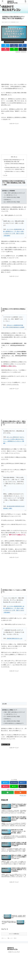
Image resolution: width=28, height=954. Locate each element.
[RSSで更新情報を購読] (20, 792)
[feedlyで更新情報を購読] (7, 792)
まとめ (5, 175)
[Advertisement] (14, 67)
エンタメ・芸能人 (6, 744)
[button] (22, 49)
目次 (12, 156)
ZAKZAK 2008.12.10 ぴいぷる (14, 638)
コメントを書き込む (14, 933)
